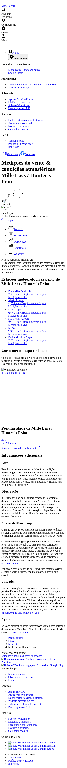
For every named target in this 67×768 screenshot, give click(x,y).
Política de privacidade (20, 143)
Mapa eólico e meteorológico (24, 69)
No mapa (8, 220)
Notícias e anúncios (18, 126)
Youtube (49, 748)
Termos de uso (16, 140)
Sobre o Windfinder (19, 105)
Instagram (50, 745)
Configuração (20, 58)
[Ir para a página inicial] (1, 2)
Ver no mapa (13, 154)
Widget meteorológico (20, 87)
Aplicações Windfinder (20, 99)
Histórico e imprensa (19, 102)
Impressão (13, 146)
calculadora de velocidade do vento (20, 612)
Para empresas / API (19, 108)
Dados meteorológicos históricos (25, 119)
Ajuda (15, 52)
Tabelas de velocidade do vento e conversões (32, 84)
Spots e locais (15, 72)
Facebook (30, 154)
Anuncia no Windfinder (21, 123)
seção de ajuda (20, 632)
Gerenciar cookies (18, 129)
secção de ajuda (9, 563)
